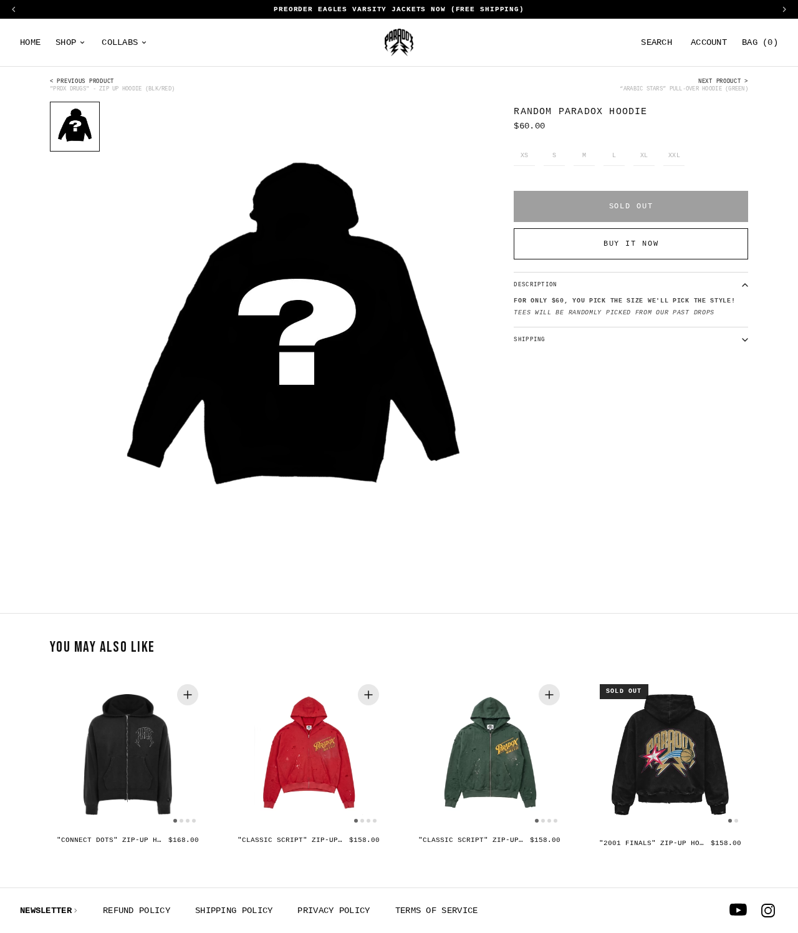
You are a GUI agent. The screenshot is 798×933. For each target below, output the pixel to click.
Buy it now (631, 243)
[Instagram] (768, 911)
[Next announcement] (784, 9)
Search (656, 42)
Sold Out (631, 206)
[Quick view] (187, 694)
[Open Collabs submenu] (144, 42)
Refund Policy (136, 911)
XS (525, 156)
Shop (65, 42)
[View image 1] (75, 127)
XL (644, 156)
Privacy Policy (333, 911)
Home (30, 42)
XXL (674, 156)
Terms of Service (436, 911)
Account (709, 42)
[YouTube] (738, 911)
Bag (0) (760, 42)
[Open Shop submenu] (82, 42)
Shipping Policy (234, 911)
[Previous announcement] (13, 9)
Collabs (120, 42)
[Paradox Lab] (399, 42)
